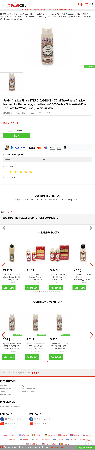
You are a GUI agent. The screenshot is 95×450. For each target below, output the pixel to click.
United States (51, 444)
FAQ (22, 386)
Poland (47, 439)
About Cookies (6, 394)
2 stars (15, 172)
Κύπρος (85, 439)
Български (11, 435)
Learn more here (56, 447)
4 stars (25, 172)
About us (3, 386)
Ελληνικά (25, 435)
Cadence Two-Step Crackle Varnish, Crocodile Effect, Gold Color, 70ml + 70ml (36, 277)
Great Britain (34, 444)
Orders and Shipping (28, 392)
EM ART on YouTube (13, 424)
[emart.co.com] (17, 4)
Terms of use (5, 392)
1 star (10, 172)
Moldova (65, 444)
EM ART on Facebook (13, 419)
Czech (88, 435)
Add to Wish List (47, 113)
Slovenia (72, 439)
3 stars (21, 172)
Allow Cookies (85, 448)
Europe (25, 439)
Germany (51, 435)
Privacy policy (5, 389)
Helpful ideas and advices (10, 406)
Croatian (76, 435)
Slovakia (60, 439)
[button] (35, 291)
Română (38, 435)
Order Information (28, 389)
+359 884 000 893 (64, 10)
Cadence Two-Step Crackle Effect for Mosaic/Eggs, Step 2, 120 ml (83, 277)
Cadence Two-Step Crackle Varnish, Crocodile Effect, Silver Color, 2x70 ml (59, 277)
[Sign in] (81, 4)
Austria (64, 435)
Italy (36, 439)
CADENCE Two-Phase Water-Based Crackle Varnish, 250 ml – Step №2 (12, 277)
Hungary (13, 439)
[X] (1, 447)
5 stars (31, 172)
